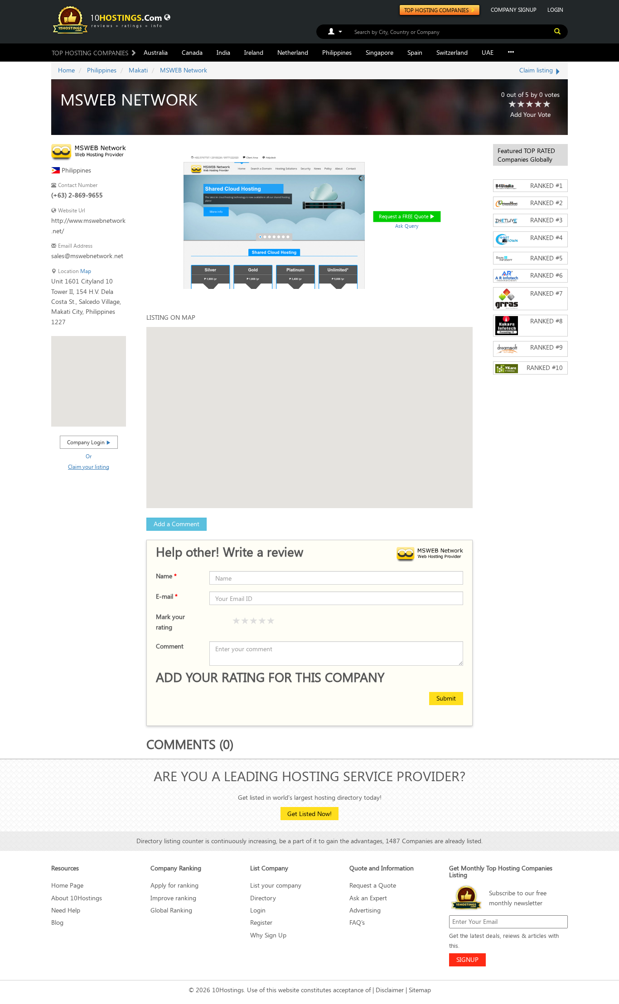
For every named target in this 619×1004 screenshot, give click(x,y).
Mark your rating (170, 621)
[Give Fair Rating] (245, 621)
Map (85, 271)
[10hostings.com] (108, 19)
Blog (57, 922)
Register (261, 922)
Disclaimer (390, 989)
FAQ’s (357, 922)
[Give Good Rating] (253, 621)
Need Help (65, 910)
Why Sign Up (268, 935)
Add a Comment (176, 523)
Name (166, 576)
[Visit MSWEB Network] (88, 151)
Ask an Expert (368, 898)
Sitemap (420, 989)
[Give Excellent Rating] (271, 621)
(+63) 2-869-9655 (77, 195)
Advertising (365, 910)
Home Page (67, 885)
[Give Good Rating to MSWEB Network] (529, 105)
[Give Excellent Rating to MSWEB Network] (547, 105)
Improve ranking (173, 898)
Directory (263, 898)
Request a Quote (372, 885)
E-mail (167, 596)
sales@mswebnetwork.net (87, 255)
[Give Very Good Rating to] (262, 621)
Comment (170, 646)
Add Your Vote (530, 114)
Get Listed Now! (309, 813)
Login (258, 910)
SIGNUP (467, 959)
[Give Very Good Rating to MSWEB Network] (538, 105)
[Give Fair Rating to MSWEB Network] (521, 105)
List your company (275, 885)
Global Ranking (171, 910)
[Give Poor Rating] (236, 621)
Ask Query (407, 225)
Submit (446, 698)
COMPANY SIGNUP (514, 9)
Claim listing (537, 70)
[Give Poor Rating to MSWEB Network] (512, 105)
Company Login (86, 442)
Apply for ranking (174, 885)
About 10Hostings (76, 898)
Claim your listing (88, 466)
